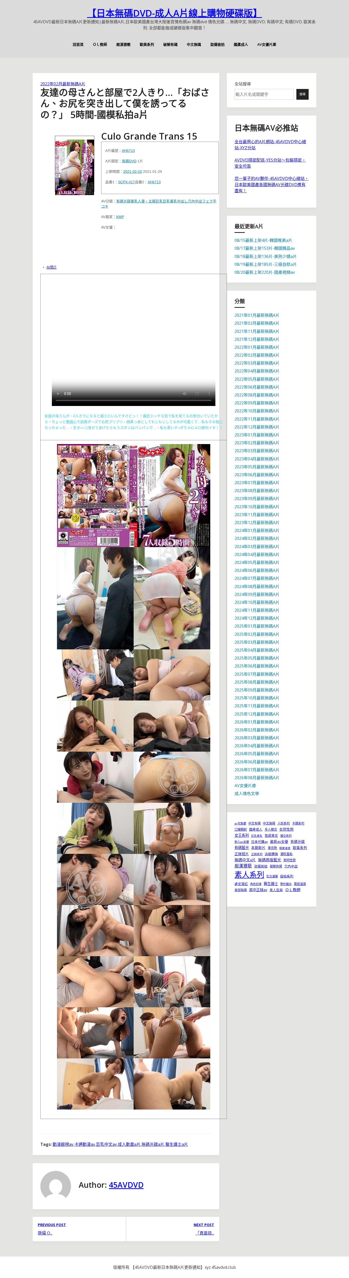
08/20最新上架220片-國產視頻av (265, 272)
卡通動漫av (84, 1144)
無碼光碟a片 (153, 1144)
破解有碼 (170, 44)
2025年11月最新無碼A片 (257, 706)
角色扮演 (255, 884)
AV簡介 (51, 267)
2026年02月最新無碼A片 (257, 730)
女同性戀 (286, 829)
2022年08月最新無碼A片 (257, 395)
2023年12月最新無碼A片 (257, 522)
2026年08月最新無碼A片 (257, 778)
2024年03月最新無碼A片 (257, 546)
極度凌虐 (284, 848)
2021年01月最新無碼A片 (257, 315)
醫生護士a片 (176, 1144)
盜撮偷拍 (217, 44)
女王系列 (242, 835)
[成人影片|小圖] (74, 164)
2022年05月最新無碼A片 (257, 379)
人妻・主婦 (147, 201)
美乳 (134, 201)
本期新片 (258, 847)
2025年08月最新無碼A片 (257, 682)
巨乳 (159, 201)
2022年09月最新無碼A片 (257, 403)
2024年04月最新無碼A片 (257, 554)
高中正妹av (258, 889)
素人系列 (249, 874)
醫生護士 (271, 883)
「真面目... (204, 1233)
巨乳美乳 (170, 201)
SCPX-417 (126, 182)
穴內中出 (195, 201)
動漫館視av (63, 1144)
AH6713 (128, 151)
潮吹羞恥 (286, 854)
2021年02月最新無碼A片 (257, 323)
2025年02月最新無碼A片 (257, 634)
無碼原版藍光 (269, 859)
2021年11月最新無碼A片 (257, 331)
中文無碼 (194, 44)
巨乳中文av (106, 1144)
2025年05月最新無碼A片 (257, 658)
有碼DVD (129, 161)
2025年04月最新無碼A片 (257, 650)
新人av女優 (242, 842)
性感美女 (271, 835)
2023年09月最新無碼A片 (257, 498)
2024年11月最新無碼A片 (257, 610)
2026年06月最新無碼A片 (257, 762)
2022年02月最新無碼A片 (62, 84)
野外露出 (286, 884)
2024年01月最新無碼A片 (257, 530)
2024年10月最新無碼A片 (257, 602)
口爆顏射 (241, 829)
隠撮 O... (45, 1233)
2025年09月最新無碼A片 (257, 690)
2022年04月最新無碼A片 (257, 371)
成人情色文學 (247, 793)
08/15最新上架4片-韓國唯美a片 (263, 240)
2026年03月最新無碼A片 (257, 738)
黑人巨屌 (276, 890)
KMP (120, 217)
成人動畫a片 (129, 1144)
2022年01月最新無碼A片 (257, 347)
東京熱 (272, 848)
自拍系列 (286, 876)
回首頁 (78, 44)
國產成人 (241, 44)
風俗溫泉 (300, 884)
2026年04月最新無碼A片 (257, 746)
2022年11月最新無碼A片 (257, 419)
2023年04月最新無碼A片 (257, 459)
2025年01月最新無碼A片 (257, 626)
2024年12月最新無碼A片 (257, 618)
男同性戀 (289, 860)
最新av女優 (279, 841)
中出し (182, 201)
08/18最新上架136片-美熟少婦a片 (266, 256)
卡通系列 (298, 823)
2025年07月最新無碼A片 (257, 674)
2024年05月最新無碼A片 (257, 562)
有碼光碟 (123, 201)
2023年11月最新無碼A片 (257, 514)
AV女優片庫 (266, 44)
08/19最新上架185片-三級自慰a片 (266, 264)
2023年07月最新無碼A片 (257, 482)
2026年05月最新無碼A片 (257, 753)
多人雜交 (271, 829)
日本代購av (259, 841)
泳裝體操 (271, 854)
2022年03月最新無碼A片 (257, 363)
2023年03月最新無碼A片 (257, 451)
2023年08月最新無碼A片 (257, 490)
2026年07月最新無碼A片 (257, 770)
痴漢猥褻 (123, 44)
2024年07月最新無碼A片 (257, 578)
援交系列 (286, 836)
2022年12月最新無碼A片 (257, 427)
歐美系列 (147, 44)
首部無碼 (241, 890)
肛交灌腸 (272, 876)
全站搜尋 (243, 84)
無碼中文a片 (245, 859)
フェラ (207, 201)
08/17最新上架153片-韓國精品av (265, 248)
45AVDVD (126, 1185)
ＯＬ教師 (100, 44)
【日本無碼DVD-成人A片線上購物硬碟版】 (174, 13)
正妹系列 (256, 854)
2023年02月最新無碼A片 (257, 443)
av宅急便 (240, 823)
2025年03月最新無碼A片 (257, 642)
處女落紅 (241, 883)
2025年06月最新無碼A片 (257, 666)
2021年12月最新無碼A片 (257, 339)
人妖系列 (283, 823)
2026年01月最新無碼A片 (257, 722)
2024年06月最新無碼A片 (257, 570)
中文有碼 (254, 823)
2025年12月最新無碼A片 (257, 714)
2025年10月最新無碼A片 (257, 698)
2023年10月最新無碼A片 (257, 507)
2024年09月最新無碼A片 (257, 594)
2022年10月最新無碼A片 (257, 411)
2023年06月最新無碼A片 (257, 475)
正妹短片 (242, 853)
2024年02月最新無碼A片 (257, 538)
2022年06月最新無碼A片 (257, 387)
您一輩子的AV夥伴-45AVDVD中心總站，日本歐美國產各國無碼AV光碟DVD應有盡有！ (272, 185)
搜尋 (302, 94)
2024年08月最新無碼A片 (257, 586)
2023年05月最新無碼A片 (257, 467)
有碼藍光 (242, 847)
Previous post (52, 1224)
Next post (204, 1224)
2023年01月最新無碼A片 (257, 435)
